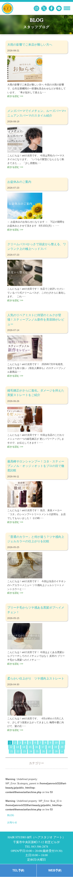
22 (18, 751)
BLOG (10, 815)
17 (43, 747)
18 (49, 747)
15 (30, 747)
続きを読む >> (15, 96)
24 (30, 751)
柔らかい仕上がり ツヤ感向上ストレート (35, 678)
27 (49, 751)
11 (62, 742)
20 (62, 747)
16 (36, 747)
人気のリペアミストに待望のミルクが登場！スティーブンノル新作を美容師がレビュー (35, 319)
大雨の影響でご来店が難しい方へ (29, 44)
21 (11, 751)
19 (55, 747)
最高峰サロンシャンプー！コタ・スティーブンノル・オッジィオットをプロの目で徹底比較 (35, 466)
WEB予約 (54, 870)
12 (11, 747)
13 (17, 747)
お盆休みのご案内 (19, 181)
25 (37, 751)
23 (24, 751)
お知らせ (12, 822)
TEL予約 (18, 870)
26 (43, 751)
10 (56, 742)
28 (56, 751)
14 (23, 747)
